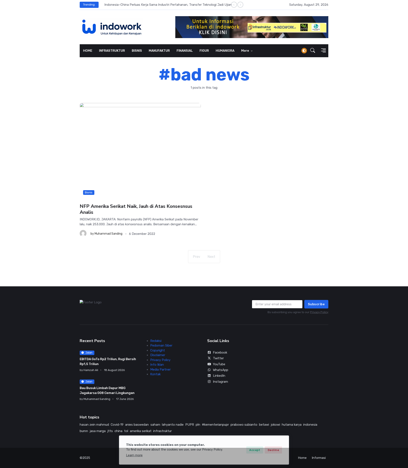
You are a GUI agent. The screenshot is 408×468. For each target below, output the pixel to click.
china (118, 431)
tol (126, 431)
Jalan (88, 352)
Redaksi (156, 341)
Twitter (218, 358)
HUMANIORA (225, 51)
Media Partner (160, 369)
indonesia (310, 425)
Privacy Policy (319, 312)
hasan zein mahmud (94, 425)
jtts (110, 431)
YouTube (219, 364)
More (245, 51)
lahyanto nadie (173, 425)
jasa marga (98, 431)
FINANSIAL (185, 51)
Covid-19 (117, 425)
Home (302, 458)
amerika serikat (141, 431)
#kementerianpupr (215, 425)
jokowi (275, 425)
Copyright (157, 350)
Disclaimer (157, 355)
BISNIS (137, 51)
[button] (313, 50)
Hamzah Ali (91, 370)
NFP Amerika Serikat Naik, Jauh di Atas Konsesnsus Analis (136, 209)
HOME (87, 51)
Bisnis (88, 192)
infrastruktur (162, 431)
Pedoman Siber (161, 345)
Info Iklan (157, 365)
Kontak (155, 374)
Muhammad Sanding (108, 233)
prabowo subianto (244, 425)
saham (155, 425)
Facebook (220, 352)
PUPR (189, 425)
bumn (84, 431)
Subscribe (316, 304)
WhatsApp (220, 370)
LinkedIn (219, 376)
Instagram (220, 382)
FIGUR (204, 51)
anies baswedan (137, 425)
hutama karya (292, 425)
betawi (264, 425)
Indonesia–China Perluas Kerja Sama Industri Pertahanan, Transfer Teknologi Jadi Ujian (166, 5)
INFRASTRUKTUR (112, 51)
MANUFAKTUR (159, 51)
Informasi (319, 458)
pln (198, 425)
